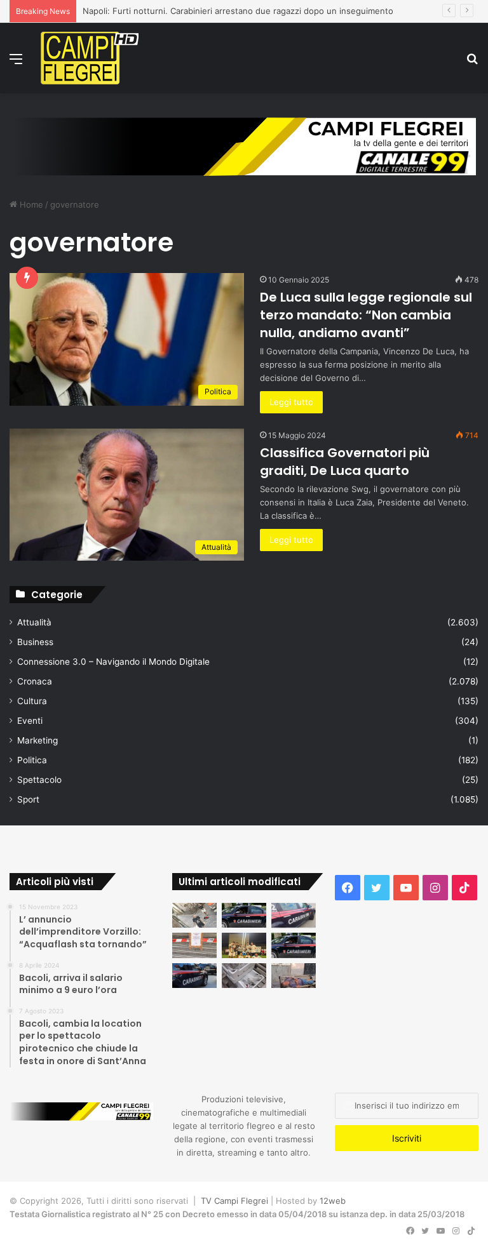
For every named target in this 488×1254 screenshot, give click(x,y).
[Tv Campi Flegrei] (90, 58)
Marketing (37, 740)
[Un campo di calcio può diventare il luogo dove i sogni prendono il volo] (244, 945)
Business (35, 642)
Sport (28, 799)
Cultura (32, 701)
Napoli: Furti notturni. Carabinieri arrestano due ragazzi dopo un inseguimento (238, 11)
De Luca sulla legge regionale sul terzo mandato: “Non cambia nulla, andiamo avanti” (366, 315)
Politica (32, 760)
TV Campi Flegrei (234, 1201)
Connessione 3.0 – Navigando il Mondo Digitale (113, 662)
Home (30, 204)
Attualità (34, 622)
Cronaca (34, 681)
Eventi (30, 721)
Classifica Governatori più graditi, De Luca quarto (345, 461)
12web (333, 1201)
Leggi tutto (291, 402)
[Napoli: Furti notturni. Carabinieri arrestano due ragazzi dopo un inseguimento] (244, 915)
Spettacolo (39, 780)
